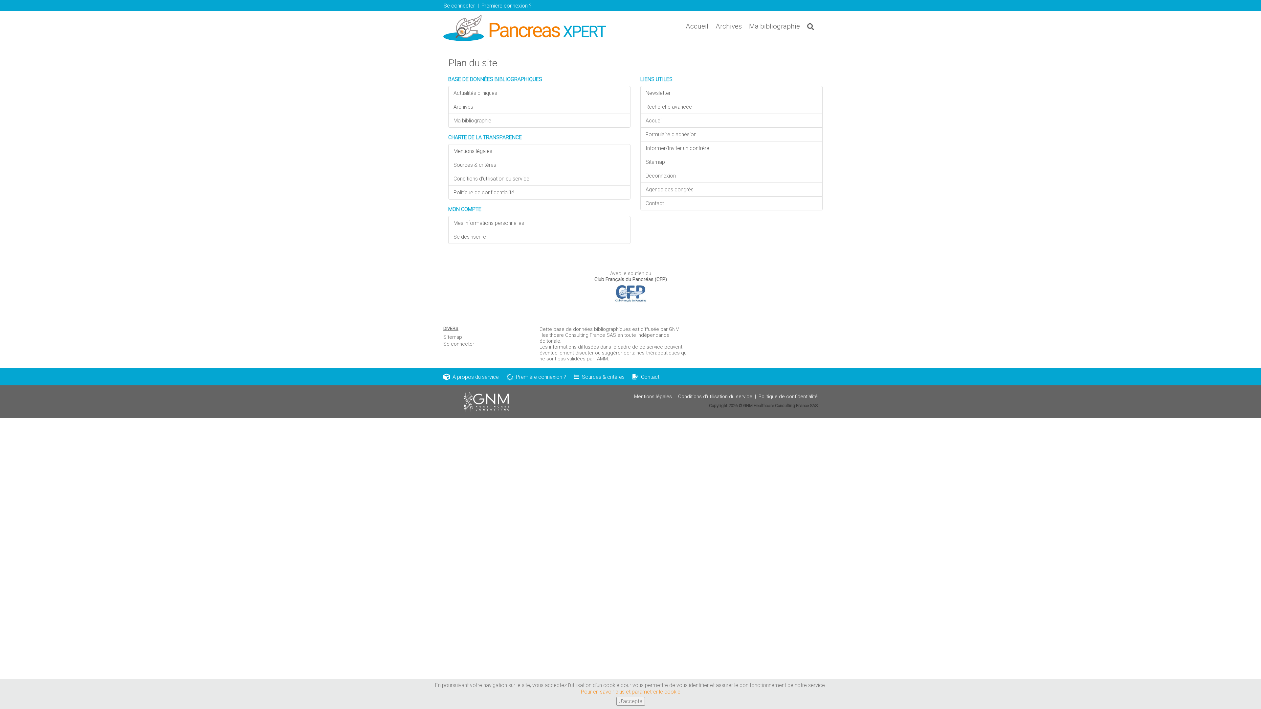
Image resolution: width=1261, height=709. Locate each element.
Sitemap (655, 162)
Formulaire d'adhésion (671, 134)
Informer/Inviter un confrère (677, 148)
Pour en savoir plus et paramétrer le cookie (630, 692)
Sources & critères (475, 165)
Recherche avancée (669, 107)
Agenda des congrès (670, 189)
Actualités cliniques (475, 93)
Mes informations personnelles (489, 223)
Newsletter (658, 93)
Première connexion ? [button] (506, 6)
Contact (655, 203)
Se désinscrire (470, 237)
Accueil (697, 26)
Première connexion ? (539, 377)
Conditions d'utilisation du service (491, 179)
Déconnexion (661, 176)
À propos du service (474, 377)
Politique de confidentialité (484, 192)
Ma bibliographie (774, 26)
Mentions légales (473, 151)
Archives (729, 26)
